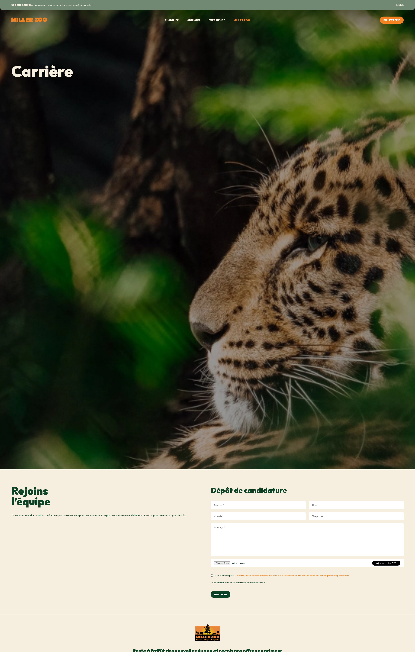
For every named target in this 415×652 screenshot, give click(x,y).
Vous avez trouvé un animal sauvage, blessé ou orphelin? (52, 5)
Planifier (172, 20)
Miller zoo (242, 20)
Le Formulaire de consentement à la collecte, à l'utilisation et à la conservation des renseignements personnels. (292, 575)
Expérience (216, 20)
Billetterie (391, 20)
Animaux (193, 20)
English (400, 4)
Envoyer (220, 594)
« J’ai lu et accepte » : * (282, 575)
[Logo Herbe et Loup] (27, 20)
